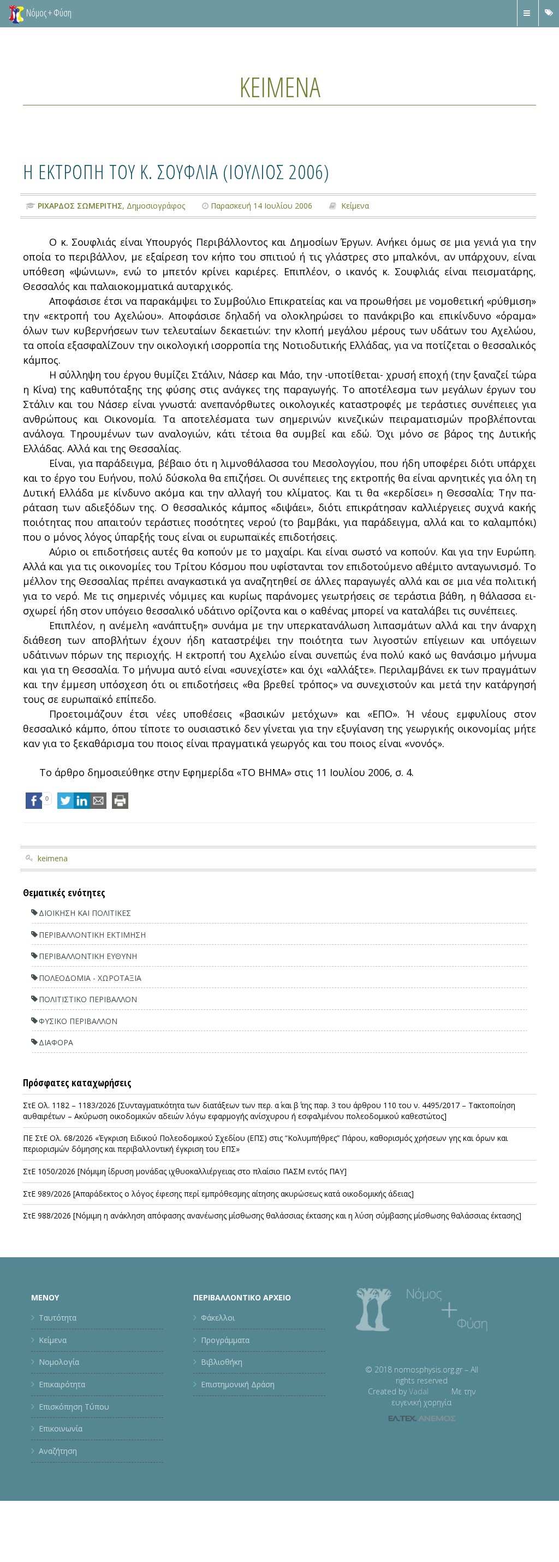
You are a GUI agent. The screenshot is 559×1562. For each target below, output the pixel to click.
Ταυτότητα (57, 1317)
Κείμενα (279, 86)
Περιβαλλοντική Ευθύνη (88, 956)
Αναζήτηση (58, 1451)
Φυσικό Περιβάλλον (78, 1021)
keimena (53, 858)
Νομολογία (59, 1362)
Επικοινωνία (60, 1428)
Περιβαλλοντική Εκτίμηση (92, 935)
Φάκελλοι (218, 1317)
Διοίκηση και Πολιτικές (85, 913)
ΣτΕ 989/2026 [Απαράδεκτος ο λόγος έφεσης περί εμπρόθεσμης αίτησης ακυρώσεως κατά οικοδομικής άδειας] (218, 1193)
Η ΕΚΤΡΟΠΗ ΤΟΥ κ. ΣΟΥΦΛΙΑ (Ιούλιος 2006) (176, 171)
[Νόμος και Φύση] (16, 13)
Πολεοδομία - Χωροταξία (90, 978)
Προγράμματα (225, 1340)
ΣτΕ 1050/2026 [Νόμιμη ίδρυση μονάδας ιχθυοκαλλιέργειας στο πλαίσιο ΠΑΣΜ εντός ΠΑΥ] (185, 1171)
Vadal (419, 1391)
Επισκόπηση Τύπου (74, 1406)
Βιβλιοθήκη (221, 1362)
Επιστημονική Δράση (238, 1384)
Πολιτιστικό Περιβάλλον (88, 999)
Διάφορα (56, 1042)
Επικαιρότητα (62, 1384)
